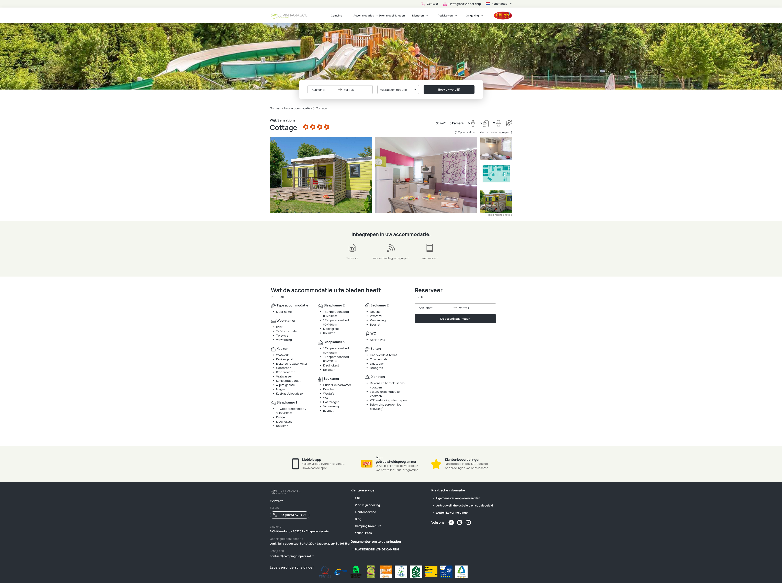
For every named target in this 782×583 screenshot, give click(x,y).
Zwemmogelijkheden (392, 15)
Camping (336, 15)
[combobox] (398, 89)
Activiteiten (445, 15)
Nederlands (499, 3)
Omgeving (472, 15)
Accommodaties (364, 15)
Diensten (418, 15)
